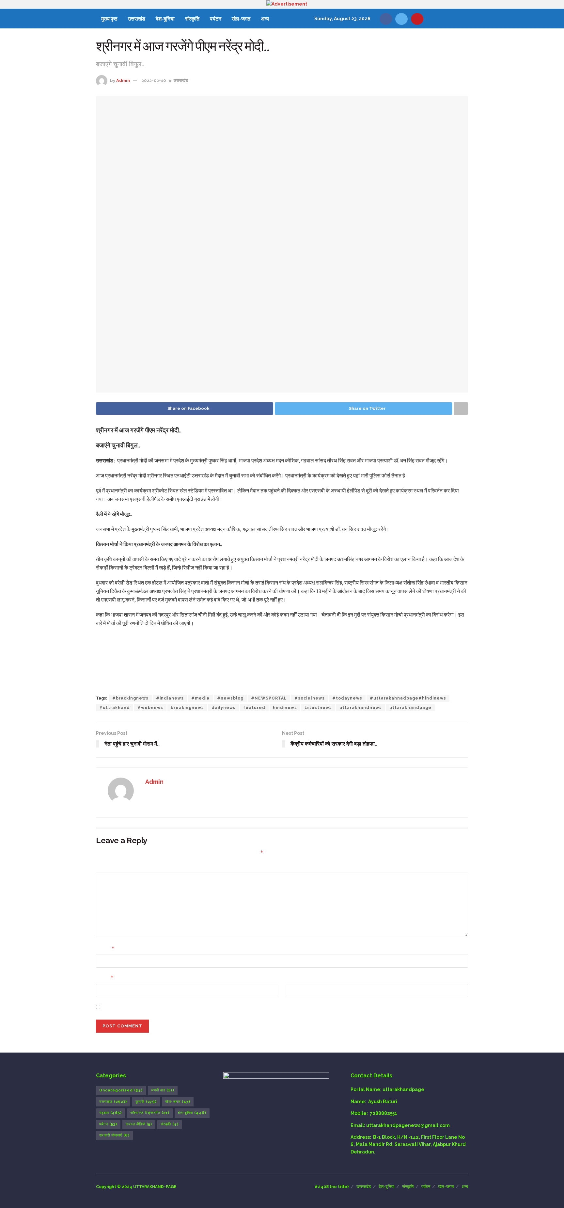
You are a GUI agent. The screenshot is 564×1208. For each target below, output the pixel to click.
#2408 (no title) (331, 1186)
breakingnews (187, 707)
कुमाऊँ (146, 1102)
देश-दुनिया (165, 18)
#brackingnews (130, 698)
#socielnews (309, 698)
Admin (123, 80)
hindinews (285, 707)
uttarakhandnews (360, 707)
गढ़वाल (110, 1113)
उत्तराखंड (136, 18)
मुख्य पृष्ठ (109, 18)
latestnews (318, 707)
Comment (107, 866)
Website (296, 977)
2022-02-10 (153, 80)
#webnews (150, 707)
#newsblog (230, 698)
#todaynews (347, 698)
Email (105, 977)
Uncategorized (121, 1090)
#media (200, 698)
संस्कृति (192, 18)
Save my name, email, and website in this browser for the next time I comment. (195, 1007)
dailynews (224, 707)
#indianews (170, 698)
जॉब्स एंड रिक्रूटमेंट (149, 1113)
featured (254, 707)
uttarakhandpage (410, 707)
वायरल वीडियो (139, 1124)
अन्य (265, 18)
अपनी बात (162, 1090)
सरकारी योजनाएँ (114, 1135)
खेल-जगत (241, 18)
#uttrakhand (114, 707)
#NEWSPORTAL (269, 698)
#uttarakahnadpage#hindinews (408, 698)
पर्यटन (215, 18)
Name (105, 948)
